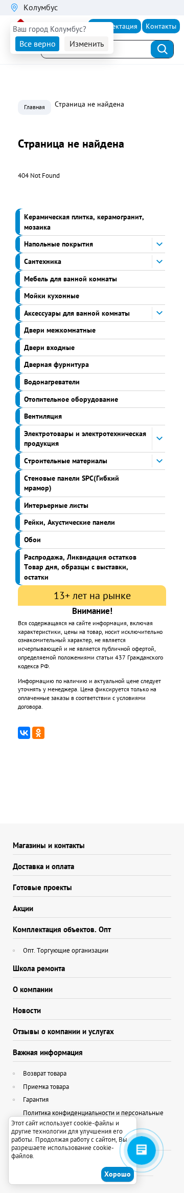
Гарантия (36, 1099)
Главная (34, 107)
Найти (162, 49)
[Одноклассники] (38, 733)
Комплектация (114, 26)
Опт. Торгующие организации (65, 950)
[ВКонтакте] (24, 733)
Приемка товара (46, 1086)
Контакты (161, 26)
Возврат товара (44, 1073)
